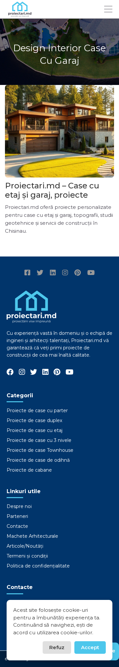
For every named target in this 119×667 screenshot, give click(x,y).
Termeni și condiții (27, 556)
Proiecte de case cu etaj (34, 430)
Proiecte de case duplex (34, 420)
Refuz (56, 647)
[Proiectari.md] (19, 14)
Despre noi (19, 506)
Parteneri (17, 516)
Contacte (17, 526)
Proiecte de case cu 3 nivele (39, 440)
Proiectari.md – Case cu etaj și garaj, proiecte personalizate (52, 195)
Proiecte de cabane (29, 470)
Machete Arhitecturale (32, 536)
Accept (90, 647)
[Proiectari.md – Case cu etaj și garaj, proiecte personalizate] (59, 131)
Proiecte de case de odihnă (38, 460)
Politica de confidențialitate (38, 566)
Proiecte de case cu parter (37, 410)
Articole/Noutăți (25, 546)
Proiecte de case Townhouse (40, 450)
